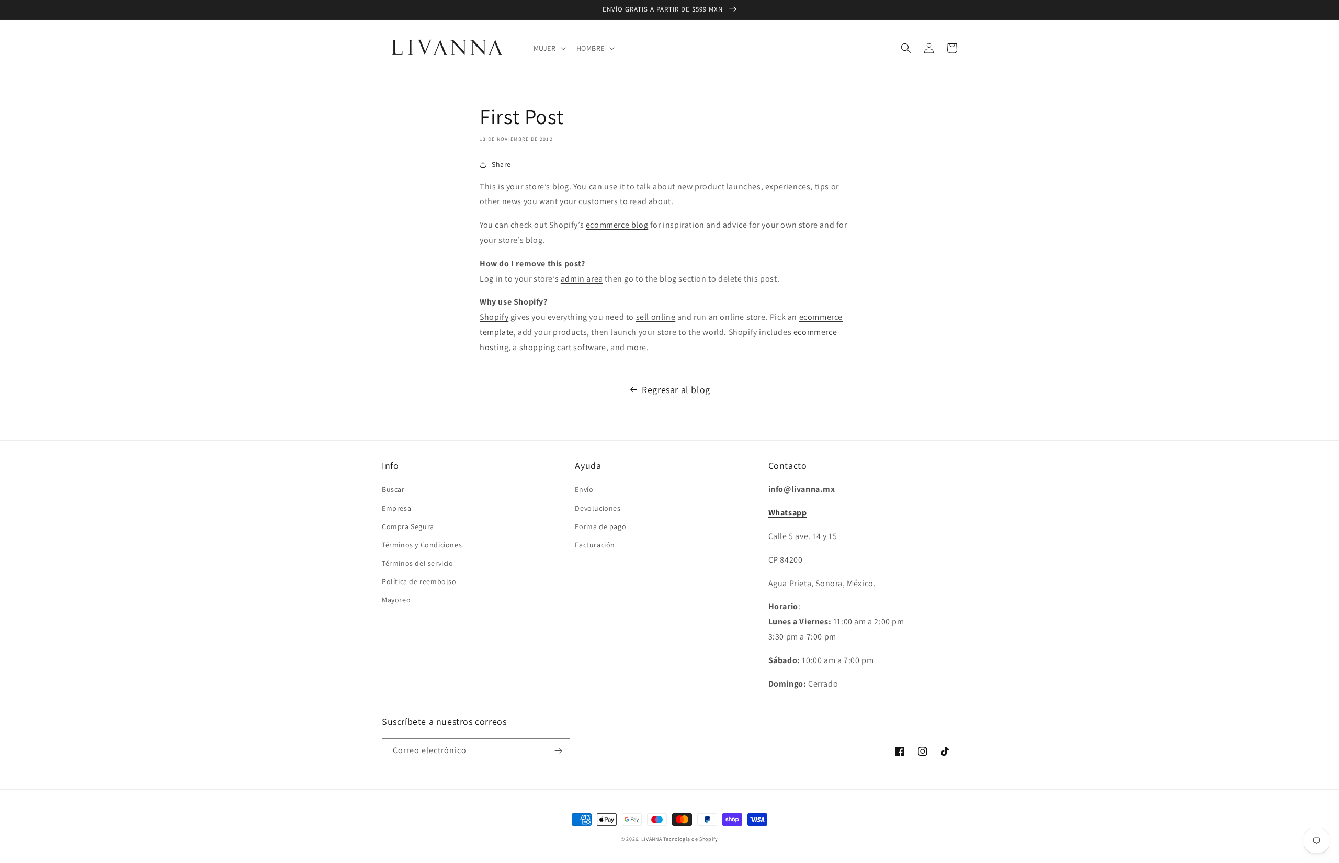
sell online (656, 316)
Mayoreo (396, 599)
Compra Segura (408, 526)
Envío (584, 489)
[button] (548, 48)
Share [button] (501, 164)
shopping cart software (562, 347)
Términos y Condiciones (422, 545)
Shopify (494, 316)
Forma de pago (600, 526)
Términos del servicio (417, 563)
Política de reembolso (419, 581)
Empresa (396, 508)
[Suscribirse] (558, 750)
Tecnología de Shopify (690, 839)
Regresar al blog (676, 390)
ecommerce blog (617, 224)
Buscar (393, 489)
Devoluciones (597, 508)
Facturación (595, 545)
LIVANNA (651, 839)
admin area (582, 278)
